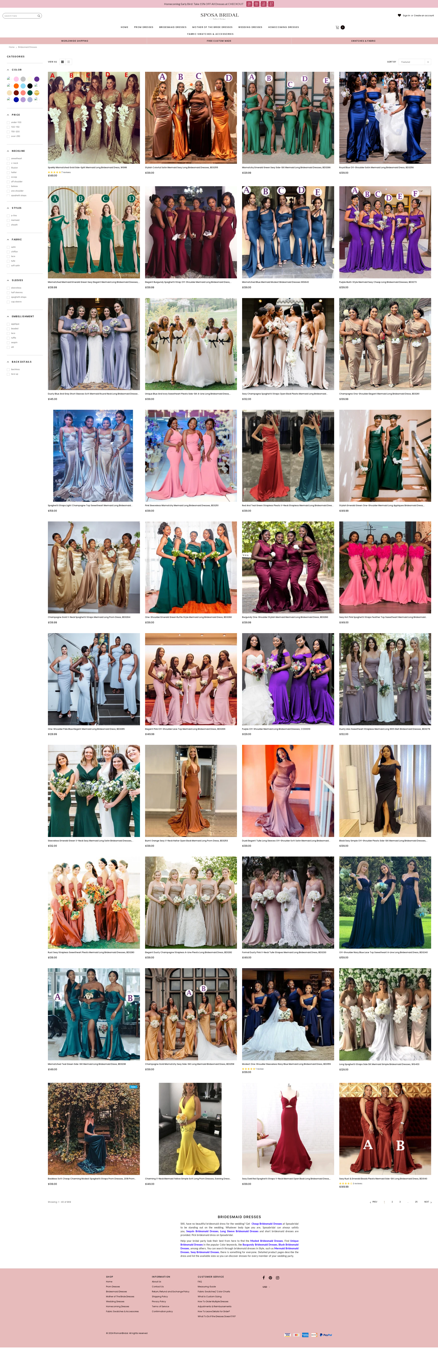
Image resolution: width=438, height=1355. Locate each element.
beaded (14, 328)
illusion (14, 167)
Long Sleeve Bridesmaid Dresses (239, 1231)
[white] (36, 86)
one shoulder (17, 190)
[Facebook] (264, 1278)
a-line (14, 215)
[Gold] (36, 92)
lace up (14, 374)
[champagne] (9, 92)
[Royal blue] (16, 99)
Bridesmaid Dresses (27, 47)
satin (13, 247)
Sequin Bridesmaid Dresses (202, 1231)
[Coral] (23, 92)
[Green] (9, 86)
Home (12, 47)
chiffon (14, 251)
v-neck (14, 163)
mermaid (15, 220)
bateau (14, 186)
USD (265, 1287)
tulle (13, 261)
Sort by (391, 61)
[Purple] (36, 79)
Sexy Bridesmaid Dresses (205, 1252)
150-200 (15, 131)
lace (13, 256)
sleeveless (16, 287)
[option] (75, 41)
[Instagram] (277, 1278)
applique (15, 324)
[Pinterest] (270, 1278)
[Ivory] (30, 79)
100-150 (15, 127)
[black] (30, 86)
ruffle (13, 337)
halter (14, 172)
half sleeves (17, 292)
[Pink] (16, 79)
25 (416, 1201)
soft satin (15, 265)
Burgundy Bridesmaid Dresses (260, 1244)
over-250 (15, 136)
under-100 (16, 122)
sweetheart (16, 158)
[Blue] (23, 86)
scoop (14, 177)
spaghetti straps (18, 195)
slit (12, 347)
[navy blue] (9, 99)
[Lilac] (23, 99)
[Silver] (23, 79)
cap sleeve (16, 301)
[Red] (36, 99)
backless (15, 369)
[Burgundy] (16, 92)
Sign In (406, 15)
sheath (14, 224)
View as (52, 61)
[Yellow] (9, 79)
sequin (14, 342)
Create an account (424, 15)
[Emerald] (30, 92)
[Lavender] (30, 99)
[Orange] (16, 86)
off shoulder (16, 181)
